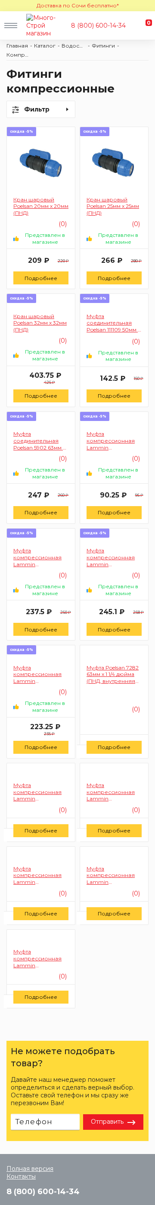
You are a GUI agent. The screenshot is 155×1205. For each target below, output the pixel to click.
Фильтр (37, 109)
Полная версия (29, 1169)
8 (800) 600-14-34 (98, 25)
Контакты (21, 1176)
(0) (135, 709)
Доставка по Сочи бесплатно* (78, 5)
